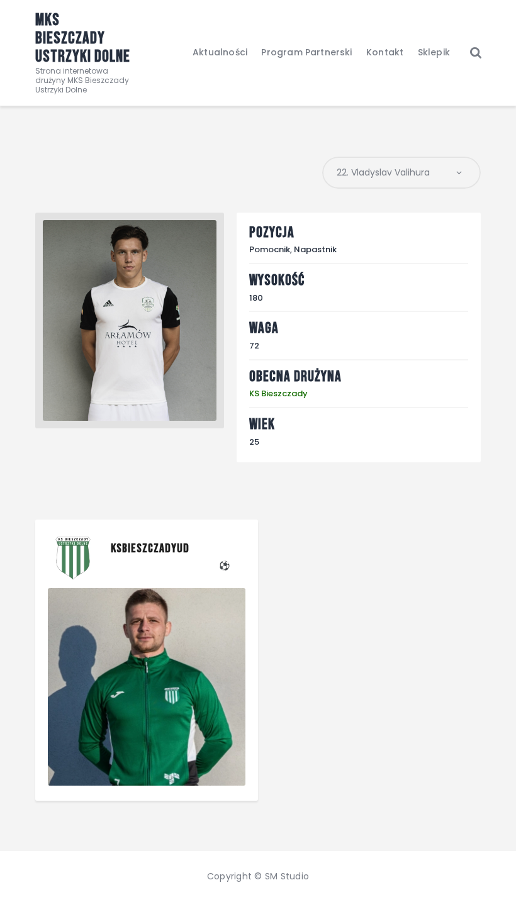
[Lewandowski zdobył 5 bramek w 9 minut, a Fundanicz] (146, 687)
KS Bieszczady (278, 393)
